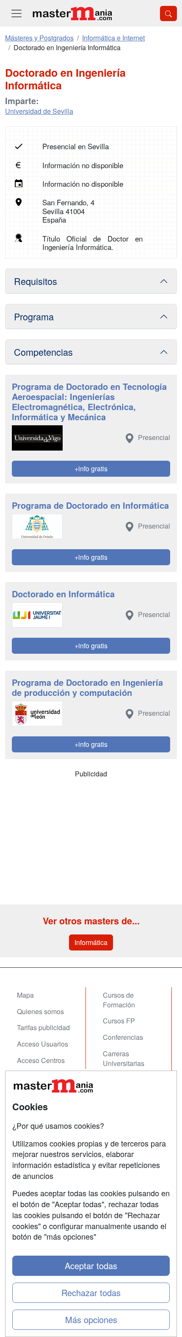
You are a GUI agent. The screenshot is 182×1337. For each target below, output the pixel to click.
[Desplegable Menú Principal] (16, 13)
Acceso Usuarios (42, 1044)
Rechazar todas (91, 1292)
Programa (34, 316)
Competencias (43, 351)
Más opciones (91, 1319)
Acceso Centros (41, 1060)
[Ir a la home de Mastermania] (72, 13)
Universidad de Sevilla (39, 111)
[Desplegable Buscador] (168, 13)
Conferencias (123, 1037)
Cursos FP (119, 1021)
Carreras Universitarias (123, 1058)
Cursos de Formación (119, 999)
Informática (91, 942)
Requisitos (35, 280)
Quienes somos (40, 1011)
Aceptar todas (91, 1265)
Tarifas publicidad (43, 1027)
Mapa (25, 995)
